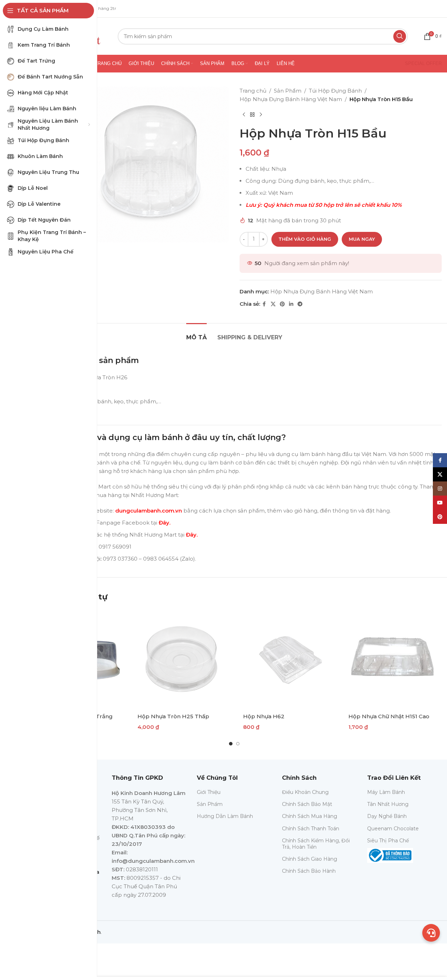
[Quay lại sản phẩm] (252, 115)
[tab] (196, 334)
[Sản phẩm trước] (244, 115)
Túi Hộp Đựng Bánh (335, 90)
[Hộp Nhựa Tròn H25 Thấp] (181, 659)
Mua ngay (362, 239)
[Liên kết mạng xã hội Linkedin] (291, 304)
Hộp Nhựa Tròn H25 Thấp (173, 716)
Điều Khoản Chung (305, 792)
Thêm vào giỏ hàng (304, 239)
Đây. (164, 522)
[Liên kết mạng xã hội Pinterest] (282, 304)
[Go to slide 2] (238, 743)
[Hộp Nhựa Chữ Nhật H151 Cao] (392, 659)
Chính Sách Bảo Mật (307, 804)
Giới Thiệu (208, 792)
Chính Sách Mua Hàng (309, 816)
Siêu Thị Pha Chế (388, 840)
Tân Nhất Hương (387, 804)
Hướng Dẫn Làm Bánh (225, 816)
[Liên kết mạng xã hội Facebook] (264, 304)
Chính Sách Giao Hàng (309, 859)
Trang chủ (253, 90)
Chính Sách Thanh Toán (310, 828)
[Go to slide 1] (231, 743)
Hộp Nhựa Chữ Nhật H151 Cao (388, 716)
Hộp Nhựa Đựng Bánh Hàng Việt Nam (291, 99)
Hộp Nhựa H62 (263, 716)
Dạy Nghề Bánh (387, 816)
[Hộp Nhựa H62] (287, 659)
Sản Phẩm (287, 90)
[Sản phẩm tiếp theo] (261, 115)
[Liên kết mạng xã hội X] (273, 304)
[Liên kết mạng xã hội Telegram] (300, 304)
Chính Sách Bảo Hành (309, 871)
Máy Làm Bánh (386, 792)
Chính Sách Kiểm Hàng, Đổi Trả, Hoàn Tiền (316, 843)
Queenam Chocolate (393, 828)
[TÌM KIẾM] (399, 36)
